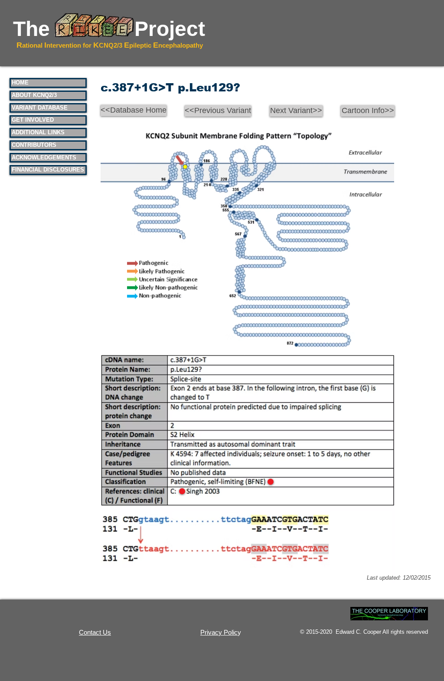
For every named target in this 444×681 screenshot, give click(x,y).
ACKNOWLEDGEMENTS (44, 157)
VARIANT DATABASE (40, 107)
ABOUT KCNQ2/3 (34, 95)
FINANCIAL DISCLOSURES (48, 169)
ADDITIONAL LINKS (38, 132)
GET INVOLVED (33, 120)
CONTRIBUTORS (34, 145)
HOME (20, 82)
